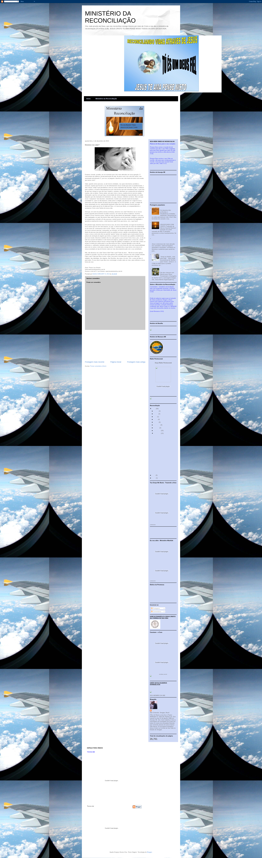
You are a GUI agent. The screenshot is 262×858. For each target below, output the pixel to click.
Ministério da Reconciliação (106, 99)
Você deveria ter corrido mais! (163, 438)
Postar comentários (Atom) (98, 366)
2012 (154, 478)
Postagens (156, 608)
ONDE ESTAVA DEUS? (161, 465)
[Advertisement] (115, 345)
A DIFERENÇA (158, 471)
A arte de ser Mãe (159, 441)
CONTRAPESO (158, 468)
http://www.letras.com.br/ (162, 524)
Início (88, 99)
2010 (154, 408)
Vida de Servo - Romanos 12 (163, 444)
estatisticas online (155, 535)
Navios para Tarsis (166, 254)
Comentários (156, 611)
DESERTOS (164, 208)
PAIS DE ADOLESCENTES (162, 454)
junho (156, 419)
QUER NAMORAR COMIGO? (163, 457)
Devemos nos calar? (160, 436)
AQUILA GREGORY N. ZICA (161, 710)
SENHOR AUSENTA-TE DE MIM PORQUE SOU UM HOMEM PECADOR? (162, 240)
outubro (156, 428)
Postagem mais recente (94, 362)
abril (155, 416)
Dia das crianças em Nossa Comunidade (166, 269)
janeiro (156, 411)
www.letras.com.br (160, 580)
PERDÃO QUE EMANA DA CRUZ (164, 460)
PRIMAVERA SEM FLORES (162, 462)
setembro (157, 425)
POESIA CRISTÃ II (166, 222)
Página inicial (115, 362)
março (156, 414)
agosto (156, 422)
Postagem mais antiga (136, 362)
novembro (157, 430)
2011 (154, 475)
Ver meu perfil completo (157, 732)
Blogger (149, 852)
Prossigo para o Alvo (160, 447)
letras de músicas (154, 674)
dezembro (157, 433)
